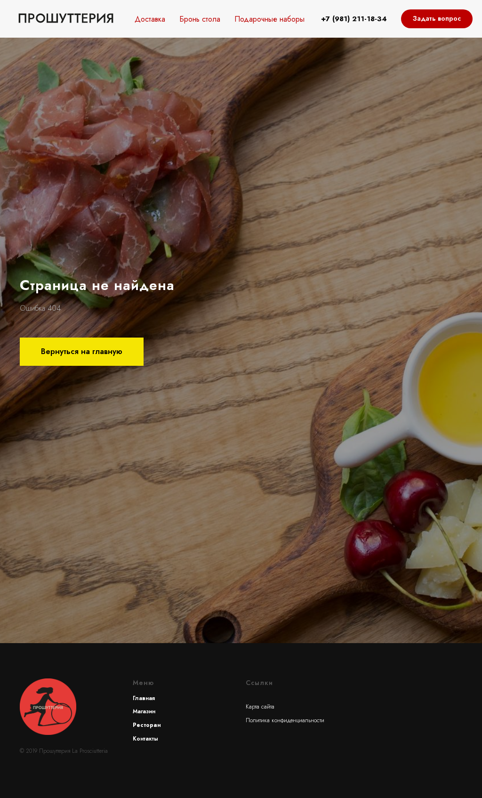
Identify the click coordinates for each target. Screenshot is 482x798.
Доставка (150, 19)
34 (382, 19)
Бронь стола (199, 19)
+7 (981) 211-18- (349, 19)
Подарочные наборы (269, 19)
